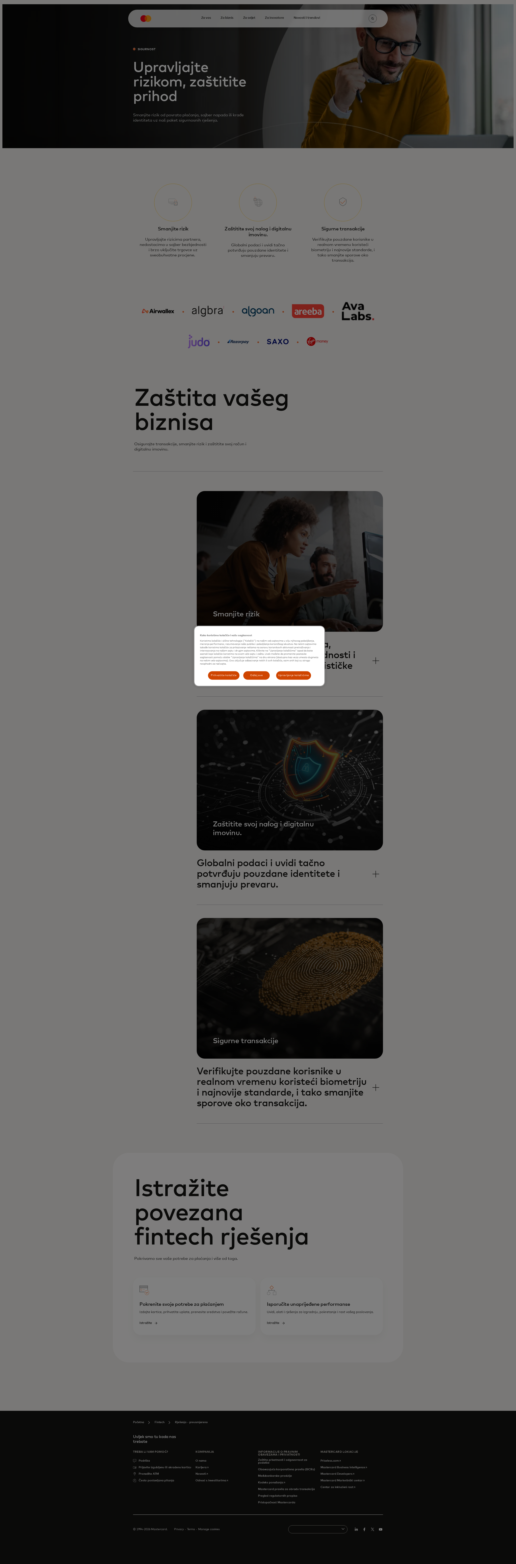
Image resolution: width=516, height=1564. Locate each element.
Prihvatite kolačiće (223, 675)
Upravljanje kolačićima (293, 675)
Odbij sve (256, 675)
